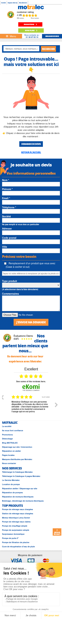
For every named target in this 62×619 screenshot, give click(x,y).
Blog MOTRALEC (10, 442)
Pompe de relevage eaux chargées (17, 509)
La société (6, 426)
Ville (4, 246)
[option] (31, 407)
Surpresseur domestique (13, 534)
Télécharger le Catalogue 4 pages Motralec (21, 476)
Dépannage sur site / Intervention (17, 447)
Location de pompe (11, 484)
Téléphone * (9, 207)
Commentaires (10, 293)
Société (3, 3)
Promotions (7, 434)
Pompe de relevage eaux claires (16, 521)
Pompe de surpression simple (15, 530)
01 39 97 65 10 (32, 37)
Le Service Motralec (11, 480)
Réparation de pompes (12, 492)
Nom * (5, 180)
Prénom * (7, 189)
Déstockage (7, 438)
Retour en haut (57, 533)
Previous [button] (2, 397)
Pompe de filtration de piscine (15, 542)
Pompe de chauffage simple (14, 525)
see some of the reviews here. (31, 381)
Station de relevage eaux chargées (17, 513)
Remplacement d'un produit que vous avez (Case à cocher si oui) (30, 264)
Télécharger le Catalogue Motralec (17, 472)
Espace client (12, 3)
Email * (6, 198)
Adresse (7, 228)
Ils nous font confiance (12, 430)
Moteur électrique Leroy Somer (16, 517)
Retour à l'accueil (31, 152)
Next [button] (56, 404)
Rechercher (48, 49)
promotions (29, 24)
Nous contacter (9, 463)
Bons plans (30, 30)
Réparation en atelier (11, 451)
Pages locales (8, 455)
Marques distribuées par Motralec (17, 459)
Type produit (9, 281)
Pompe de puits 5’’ (10, 538)
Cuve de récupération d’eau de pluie (18, 546)
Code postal (9, 237)
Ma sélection (23, 3)
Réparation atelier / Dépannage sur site (19, 488)
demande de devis (52, 36)
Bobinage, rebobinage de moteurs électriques (23, 500)
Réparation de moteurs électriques (17, 496)
